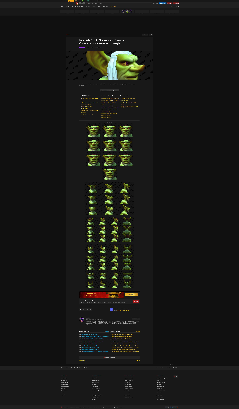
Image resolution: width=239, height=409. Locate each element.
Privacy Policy (115, 407)
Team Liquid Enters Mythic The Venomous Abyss (122, 336)
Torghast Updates (84, 108)
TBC (85, 0)
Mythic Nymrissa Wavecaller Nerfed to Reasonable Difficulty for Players (126, 345)
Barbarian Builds (160, 386)
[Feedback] (176, 7)
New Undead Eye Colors (105, 115)
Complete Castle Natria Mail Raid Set (128, 98)
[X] (168, 407)
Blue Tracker (84, 331)
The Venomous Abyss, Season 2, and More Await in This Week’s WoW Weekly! (95, 351)
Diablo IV (100, 0)
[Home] (67, 3)
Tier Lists (63, 392)
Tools (157, 367)
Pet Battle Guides (96, 390)
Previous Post (82, 360)
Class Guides (64, 378)
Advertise (84, 407)
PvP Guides (127, 390)
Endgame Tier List (161, 382)
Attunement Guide (129, 378)
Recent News (115, 331)
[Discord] (166, 407)
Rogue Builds (159, 395)
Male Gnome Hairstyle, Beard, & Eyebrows (109, 113)
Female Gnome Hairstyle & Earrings (108, 111)
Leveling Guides (64, 382)
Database (88, 6)
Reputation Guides (96, 388)
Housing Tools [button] (69, 6)
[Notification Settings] (174, 7)
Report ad (171, 364)
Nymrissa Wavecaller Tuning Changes (89, 334)
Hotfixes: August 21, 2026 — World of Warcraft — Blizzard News (95, 336)
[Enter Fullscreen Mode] (172, 7)
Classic (78, 0)
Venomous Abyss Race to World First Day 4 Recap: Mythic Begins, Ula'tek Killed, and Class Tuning (126, 351)
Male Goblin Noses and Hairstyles (107, 104)
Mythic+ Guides (64, 384)
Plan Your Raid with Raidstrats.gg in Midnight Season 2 (124, 349)
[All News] (62, 1)
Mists (90, 0)
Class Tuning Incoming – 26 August (89, 343)
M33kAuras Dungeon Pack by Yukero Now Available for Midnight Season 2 (126, 347)
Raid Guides (64, 388)
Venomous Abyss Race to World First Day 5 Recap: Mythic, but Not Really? (126, 342)
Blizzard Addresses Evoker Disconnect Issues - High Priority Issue (126, 343)
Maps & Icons (83, 112)
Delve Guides (64, 380)
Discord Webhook (79, 6)
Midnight (63, 395)
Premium (108, 407)
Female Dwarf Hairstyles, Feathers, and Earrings (110, 98)
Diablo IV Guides (160, 376)
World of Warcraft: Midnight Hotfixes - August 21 (92, 342)
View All (107, 331)
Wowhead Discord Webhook (123, 310)
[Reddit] (87, 309)
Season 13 (159, 380)
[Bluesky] (80, 309)
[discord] (111, 309)
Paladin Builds (160, 392)
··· (93, 0)
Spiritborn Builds (160, 399)
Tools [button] (93, 6)
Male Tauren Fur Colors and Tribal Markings (109, 109)
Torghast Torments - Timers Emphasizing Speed (90, 102)
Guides (99, 6)
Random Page (101, 407)
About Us (78, 407)
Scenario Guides (95, 392)
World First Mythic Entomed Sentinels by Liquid (122, 334)
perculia (101, 47)
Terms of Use (122, 407)
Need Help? (66, 407)
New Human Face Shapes (106, 117)
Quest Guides (95, 386)
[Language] (178, 7)
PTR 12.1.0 (80, 3)
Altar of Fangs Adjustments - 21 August (90, 347)
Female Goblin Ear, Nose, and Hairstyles (108, 102)
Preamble (83, 116)
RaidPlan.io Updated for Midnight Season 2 (121, 338)
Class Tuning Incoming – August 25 (89, 345)
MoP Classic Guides (96, 376)
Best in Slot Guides (129, 380)
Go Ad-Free (113, 6)
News (62, 6)
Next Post (138, 360)
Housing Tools (69, 367)
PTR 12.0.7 (84, 3)
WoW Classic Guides (129, 376)
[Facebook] (84, 309)
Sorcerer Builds (160, 397)
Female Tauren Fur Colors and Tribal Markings (110, 106)
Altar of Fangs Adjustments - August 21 (90, 349)
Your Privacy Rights (92, 407)
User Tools (72, 407)
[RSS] (177, 407)
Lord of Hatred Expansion (162, 378)
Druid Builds (159, 388)
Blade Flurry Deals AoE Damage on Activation (89, 110)
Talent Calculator (65, 390)
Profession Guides (65, 386)
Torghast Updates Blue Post (86, 106)
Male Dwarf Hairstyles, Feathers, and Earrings (109, 100)
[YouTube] (175, 407)
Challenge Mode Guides (97, 395)
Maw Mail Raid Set (124, 100)
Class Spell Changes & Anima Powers (88, 114)
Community (105, 6)
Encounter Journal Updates (86, 104)
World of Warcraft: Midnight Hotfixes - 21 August (92, 338)
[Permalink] (90, 309)
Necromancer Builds (161, 390)
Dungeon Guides (95, 382)
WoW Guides (64, 376)
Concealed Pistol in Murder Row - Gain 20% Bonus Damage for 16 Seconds (126, 340)
